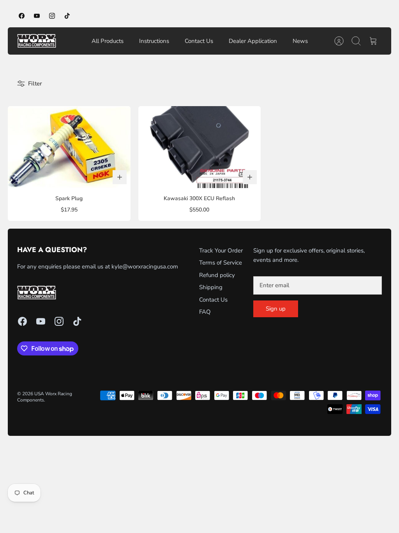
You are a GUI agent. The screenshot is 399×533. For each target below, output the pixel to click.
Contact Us (199, 41)
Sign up (276, 309)
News (300, 41)
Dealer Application (253, 41)
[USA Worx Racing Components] (36, 41)
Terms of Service (220, 262)
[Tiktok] (67, 16)
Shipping (210, 287)
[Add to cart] (120, 177)
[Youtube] (36, 16)
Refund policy (217, 275)
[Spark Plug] (69, 147)
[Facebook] (21, 16)
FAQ (205, 312)
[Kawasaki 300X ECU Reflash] (199, 147)
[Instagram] (52, 16)
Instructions (154, 41)
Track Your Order (221, 250)
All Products (108, 41)
